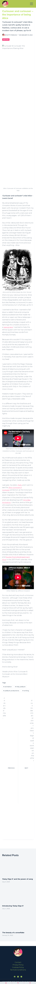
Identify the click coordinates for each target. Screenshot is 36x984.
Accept (13, 982)
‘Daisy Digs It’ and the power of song (17, 879)
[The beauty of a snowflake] (18, 921)
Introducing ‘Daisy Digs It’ (13, 906)
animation (7, 687)
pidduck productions (11, 691)
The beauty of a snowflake (13, 933)
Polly (20, 485)
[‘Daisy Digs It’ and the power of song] (18, 868)
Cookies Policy (18, 967)
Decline (22, 982)
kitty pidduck (20, 687)
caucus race (8, 327)
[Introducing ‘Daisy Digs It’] (18, 894)
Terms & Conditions (18, 970)
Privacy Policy (18, 965)
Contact (18, 962)
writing (25, 691)
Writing (6, 39)
